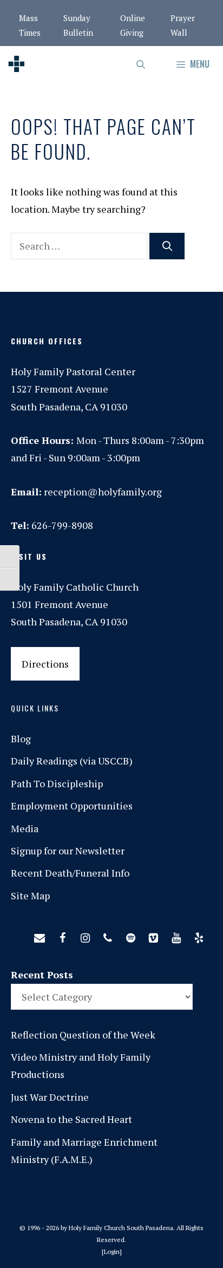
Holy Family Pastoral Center (73, 371)
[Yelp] (198, 935)
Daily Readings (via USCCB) (72, 760)
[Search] (167, 246)
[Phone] (108, 935)
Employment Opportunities (72, 805)
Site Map (30, 895)
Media (24, 828)
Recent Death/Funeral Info (70, 872)
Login (112, 1251)
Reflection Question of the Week (83, 1034)
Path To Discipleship (57, 783)
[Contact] (39, 935)
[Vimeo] (153, 935)
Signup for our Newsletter (67, 850)
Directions (45, 663)
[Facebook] (62, 935)
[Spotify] (130, 935)
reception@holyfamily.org (103, 491)
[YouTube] (176, 935)
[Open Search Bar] (141, 63)
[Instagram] (85, 935)
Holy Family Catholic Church (75, 586)
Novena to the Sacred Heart (71, 1119)
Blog (21, 738)
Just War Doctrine (50, 1096)
